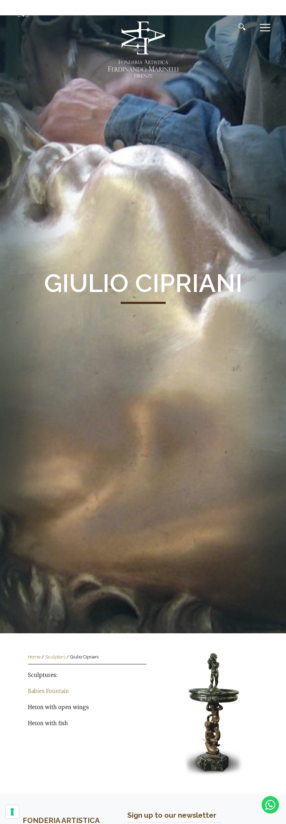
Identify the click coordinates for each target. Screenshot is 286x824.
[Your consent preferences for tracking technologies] (12, 811)
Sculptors (55, 656)
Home (34, 656)
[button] (22, 15)
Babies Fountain (48, 691)
